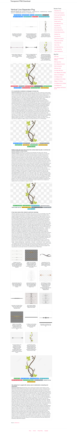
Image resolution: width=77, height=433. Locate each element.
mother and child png (44, 87)
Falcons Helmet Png (57, 27)
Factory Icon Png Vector (58, 19)
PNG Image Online (57, 61)
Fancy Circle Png (57, 36)
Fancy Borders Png (57, 42)
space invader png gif (31, 146)
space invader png (26, 144)
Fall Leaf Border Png (58, 49)
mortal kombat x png (17, 87)
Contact (34, 430)
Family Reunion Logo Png (59, 38)
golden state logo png (31, 381)
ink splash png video (26, 205)
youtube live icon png (27, 16)
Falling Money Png (57, 10)
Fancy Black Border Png (58, 47)
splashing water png (34, 144)
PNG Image (56, 56)
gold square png (17, 378)
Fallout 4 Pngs (56, 44)
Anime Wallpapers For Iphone (59, 64)
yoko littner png (35, 16)
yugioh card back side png (18, 16)
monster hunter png (14, 86)
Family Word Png (57, 25)
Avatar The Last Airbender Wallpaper (59, 59)
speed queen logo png (35, 143)
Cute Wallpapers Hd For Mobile (59, 79)
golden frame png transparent (17, 380)
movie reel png (21, 86)
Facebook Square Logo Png (59, 32)
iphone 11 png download (17, 205)
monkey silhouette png (48, 86)
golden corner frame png (44, 378)
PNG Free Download (58, 66)
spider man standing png (18, 143)
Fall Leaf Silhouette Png (58, 30)
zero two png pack (38, 15)
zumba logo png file (17, 15)
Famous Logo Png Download (59, 15)
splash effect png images (43, 144)
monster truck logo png (29, 86)
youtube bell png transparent (44, 16)
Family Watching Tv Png (58, 23)
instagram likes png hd (35, 205)
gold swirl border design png (28, 380)
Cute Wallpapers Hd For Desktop (60, 83)
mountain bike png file (39, 86)
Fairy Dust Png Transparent (59, 12)
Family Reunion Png (57, 17)
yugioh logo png (46, 15)
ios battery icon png (31, 208)
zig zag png (32, 15)
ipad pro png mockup (47, 207)
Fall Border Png (57, 34)
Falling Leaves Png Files (58, 40)
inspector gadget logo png (16, 207)
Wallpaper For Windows (58, 81)
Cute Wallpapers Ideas (58, 76)
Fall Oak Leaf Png (57, 21)
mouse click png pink (26, 87)
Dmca (30, 430)
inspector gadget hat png (26, 207)
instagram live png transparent (37, 207)
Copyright (46, 430)
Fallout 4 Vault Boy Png (58, 51)
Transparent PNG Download (20, 1)
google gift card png (47, 380)
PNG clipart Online (57, 68)
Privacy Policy (40, 430)
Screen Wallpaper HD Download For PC (60, 88)
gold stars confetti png (25, 378)
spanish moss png (26, 143)
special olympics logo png (44, 143)
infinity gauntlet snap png (44, 205)
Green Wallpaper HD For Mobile (60, 72)
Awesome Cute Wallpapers (59, 74)
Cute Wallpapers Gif (57, 85)
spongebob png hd (18, 144)
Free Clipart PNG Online (58, 70)
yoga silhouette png (25, 15)
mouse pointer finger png (35, 87)
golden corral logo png (38, 380)
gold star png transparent (34, 378)
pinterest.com (16, 422)
